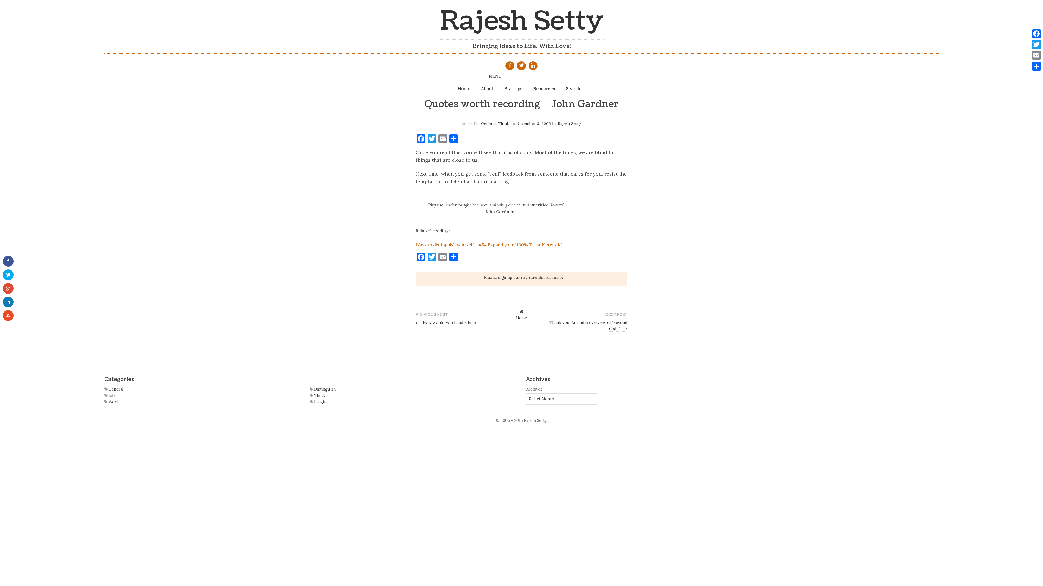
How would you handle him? (446, 322)
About (487, 88)
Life (112, 395)
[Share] (1036, 66)
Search (573, 88)
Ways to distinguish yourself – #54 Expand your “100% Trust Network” (489, 244)
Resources (544, 88)
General (488, 123)
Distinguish (324, 389)
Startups (513, 88)
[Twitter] (1036, 44)
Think (503, 123)
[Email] (1036, 55)
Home (464, 88)
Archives (534, 389)
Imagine (321, 401)
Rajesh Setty (522, 21)
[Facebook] (1036, 33)
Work (113, 401)
